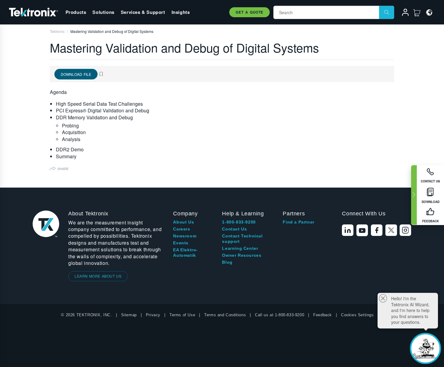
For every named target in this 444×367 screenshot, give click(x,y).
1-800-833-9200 (239, 222)
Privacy (153, 315)
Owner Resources (241, 255)
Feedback (322, 315)
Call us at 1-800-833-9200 (279, 315)
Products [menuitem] (76, 12)
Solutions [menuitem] (103, 12)
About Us (183, 222)
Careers (181, 229)
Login (403, 13)
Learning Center (240, 248)
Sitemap (129, 315)
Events (180, 242)
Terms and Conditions (225, 315)
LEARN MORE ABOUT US (98, 275)
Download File (76, 74)
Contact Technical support (242, 238)
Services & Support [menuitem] (143, 12)
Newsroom (184, 235)
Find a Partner (298, 222)
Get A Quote (249, 12)
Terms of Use (182, 315)
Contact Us (234, 229)
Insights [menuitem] (181, 12)
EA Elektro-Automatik (185, 252)
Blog (227, 262)
